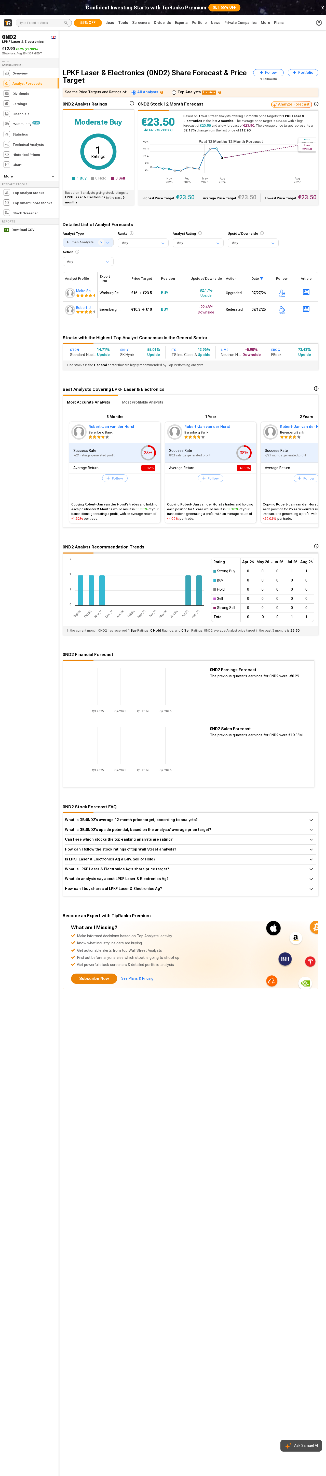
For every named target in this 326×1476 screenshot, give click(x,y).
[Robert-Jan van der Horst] (70, 310)
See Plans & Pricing (137, 978)
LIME (224, 350)
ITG (173, 350)
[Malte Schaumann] (70, 293)
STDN (74, 350)
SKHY (124, 350)
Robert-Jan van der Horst (111, 427)
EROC (275, 350)
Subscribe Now (94, 978)
